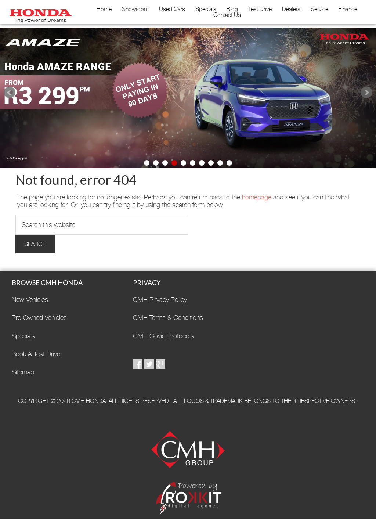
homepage (256, 197)
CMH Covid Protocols (163, 336)
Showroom (135, 9)
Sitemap (23, 372)
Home (104, 9)
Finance (348, 9)
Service (319, 9)
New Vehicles (30, 299)
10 (229, 163)
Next (366, 92)
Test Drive (260, 9)
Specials (205, 9)
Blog (232, 9)
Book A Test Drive (36, 354)
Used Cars (172, 9)
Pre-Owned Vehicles (39, 317)
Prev (9, 92)
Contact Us (227, 15)
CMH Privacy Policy (160, 299)
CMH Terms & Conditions (168, 317)
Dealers (291, 9)
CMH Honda (39, 13)
